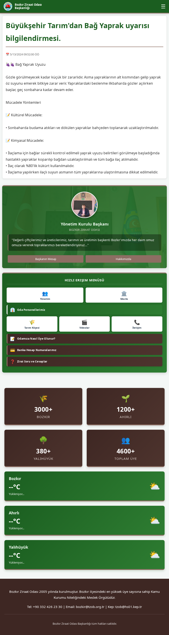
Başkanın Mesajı (45, 259)
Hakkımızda (123, 259)
